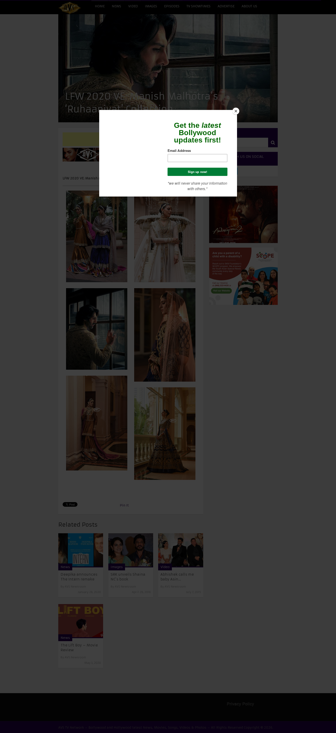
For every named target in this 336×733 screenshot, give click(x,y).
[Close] (235, 111)
